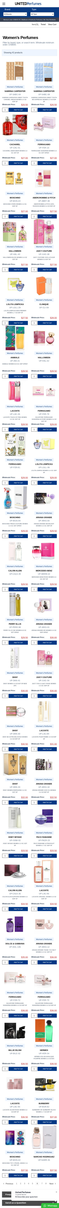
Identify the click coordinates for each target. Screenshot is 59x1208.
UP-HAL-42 (44, 361)
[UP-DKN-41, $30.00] (15, 657)
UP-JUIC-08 (44, 254)
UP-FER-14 (44, 148)
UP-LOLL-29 (15, 307)
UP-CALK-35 (15, 894)
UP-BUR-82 (44, 1107)
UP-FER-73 (44, 1000)
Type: (34, 9)
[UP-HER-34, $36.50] (44, 1030)
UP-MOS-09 (15, 521)
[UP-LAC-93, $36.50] (15, 1084)
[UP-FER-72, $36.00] (15, 977)
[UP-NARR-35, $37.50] (44, 1137)
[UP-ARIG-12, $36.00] (44, 924)
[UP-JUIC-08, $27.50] (44, 231)
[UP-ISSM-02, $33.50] (15, 817)
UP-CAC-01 (15, 148)
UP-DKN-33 (15, 787)
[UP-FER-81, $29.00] (15, 444)
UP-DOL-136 (15, 947)
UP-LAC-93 (15, 1107)
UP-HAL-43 (15, 254)
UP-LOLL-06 (44, 467)
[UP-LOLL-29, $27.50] (15, 284)
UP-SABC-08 (44, 94)
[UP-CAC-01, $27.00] (15, 124)
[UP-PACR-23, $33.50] (44, 817)
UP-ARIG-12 (44, 947)
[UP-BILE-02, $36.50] (15, 1030)
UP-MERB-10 (44, 574)
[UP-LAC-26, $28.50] (15, 391)
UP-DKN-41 (15, 680)
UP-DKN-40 (15, 734)
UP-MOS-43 (15, 201)
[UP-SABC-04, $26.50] (15, 71)
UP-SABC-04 (15, 94)
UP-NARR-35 (44, 1160)
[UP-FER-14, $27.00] (44, 124)
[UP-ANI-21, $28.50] (15, 338)
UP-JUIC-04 (44, 680)
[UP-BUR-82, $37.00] (44, 1084)
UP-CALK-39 (15, 574)
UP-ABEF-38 (44, 201)
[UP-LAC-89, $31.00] (44, 711)
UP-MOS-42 (15, 1160)
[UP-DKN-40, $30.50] (15, 711)
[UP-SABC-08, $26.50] (44, 71)
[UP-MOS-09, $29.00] (15, 497)
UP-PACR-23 (44, 840)
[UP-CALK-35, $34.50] (15, 870)
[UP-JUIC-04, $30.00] (44, 657)
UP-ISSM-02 (15, 840)
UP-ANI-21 (15, 361)
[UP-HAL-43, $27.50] (15, 231)
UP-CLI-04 (44, 307)
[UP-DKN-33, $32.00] (15, 764)
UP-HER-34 (44, 1053)
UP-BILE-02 (15, 1053)
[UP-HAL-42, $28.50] (44, 338)
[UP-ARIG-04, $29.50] (44, 497)
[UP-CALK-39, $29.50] (15, 551)
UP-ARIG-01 (44, 627)
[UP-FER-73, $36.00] (44, 977)
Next (51, 1184)
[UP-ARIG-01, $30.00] (44, 604)
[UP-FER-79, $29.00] (44, 391)
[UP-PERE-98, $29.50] (15, 604)
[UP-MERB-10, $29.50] (44, 551)
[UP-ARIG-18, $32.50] (44, 764)
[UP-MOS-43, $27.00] (15, 178)
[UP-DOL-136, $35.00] (15, 924)
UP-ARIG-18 (44, 787)
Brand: (8, 9)
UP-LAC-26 (15, 414)
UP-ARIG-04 (44, 521)
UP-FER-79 (44, 414)
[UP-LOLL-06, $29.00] (44, 444)
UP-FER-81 (15, 467)
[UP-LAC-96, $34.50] (44, 870)
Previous (9, 1184)
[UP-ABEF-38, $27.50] (44, 178)
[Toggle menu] (4, 3)
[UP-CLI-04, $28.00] (44, 284)
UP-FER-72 (15, 1000)
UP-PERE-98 (15, 627)
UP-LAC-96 (44, 894)
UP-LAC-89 (44, 734)
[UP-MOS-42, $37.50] (15, 1137)
